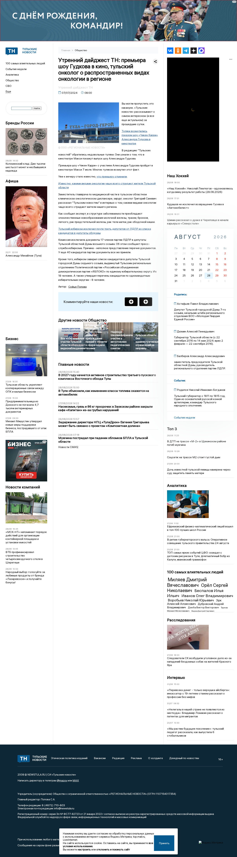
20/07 (170, 722)
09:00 (15, 418)
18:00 (177, 182)
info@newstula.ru (64, 808)
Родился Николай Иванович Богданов (201, 389)
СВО (8, 86)
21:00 (177, 536)
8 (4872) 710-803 (53, 805)
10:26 (177, 451)
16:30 (15, 381)
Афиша (12, 181)
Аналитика (12, 74)
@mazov (62, 780)
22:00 (15, 252)
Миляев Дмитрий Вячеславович (187, 582)
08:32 (176, 703)
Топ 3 (172, 428)
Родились (180, 294)
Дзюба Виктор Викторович (203, 607)
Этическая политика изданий (69, 758)
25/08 (170, 536)
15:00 (15, 398)
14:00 (15, 160)
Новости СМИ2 (68, 447)
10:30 (176, 722)
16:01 (176, 214)
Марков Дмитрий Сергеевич (202, 611)
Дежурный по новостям (184, 758)
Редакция (118, 758)
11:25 (176, 435)
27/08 (8, 381)
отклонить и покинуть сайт (113, 849)
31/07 (169, 703)
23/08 (170, 549)
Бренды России (20, 123)
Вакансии (100, 758)
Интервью (176, 677)
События (179, 380)
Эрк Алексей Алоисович (194, 602)
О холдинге (155, 758)
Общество (12, 80)
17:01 (176, 198)
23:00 (177, 463)
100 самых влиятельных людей (25, 63)
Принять (164, 843)
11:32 (176, 523)
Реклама (136, 758)
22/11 (8, 252)
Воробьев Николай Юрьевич (191, 600)
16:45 (15, 529)
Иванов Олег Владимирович (207, 595)
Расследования (181, 619)
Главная (66, 50)
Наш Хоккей (178, 175)
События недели (16, 69)
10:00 (15, 569)
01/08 (170, 684)
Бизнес (12, 339)
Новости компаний (23, 487)
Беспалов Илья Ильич (195, 593)
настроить (84, 849)
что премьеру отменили (112, 176)
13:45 (15, 548)
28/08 (9, 160)
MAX (76, 780)
